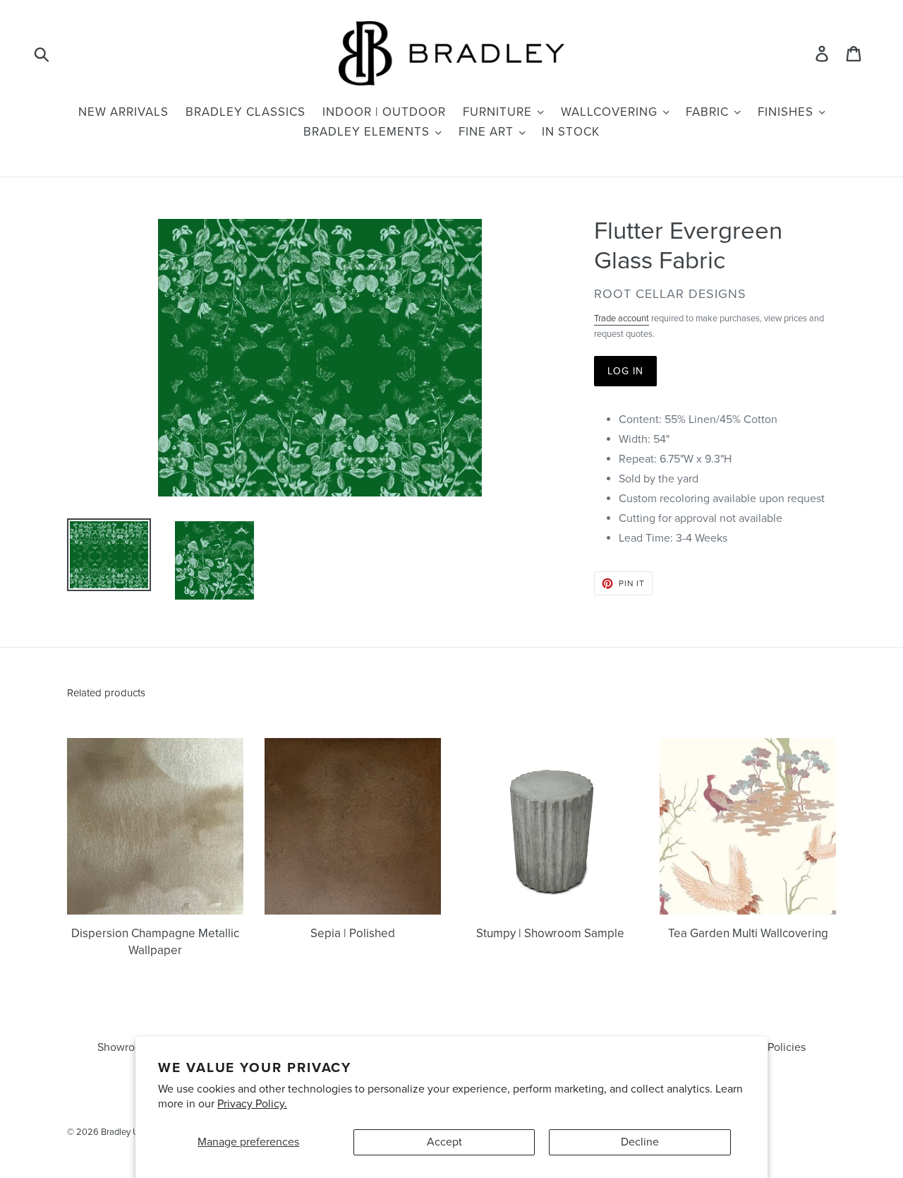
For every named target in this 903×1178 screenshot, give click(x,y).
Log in (625, 371)
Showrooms (126, 1047)
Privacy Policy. (252, 1104)
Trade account (621, 318)
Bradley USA (126, 1132)
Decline (640, 1142)
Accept (444, 1142)
